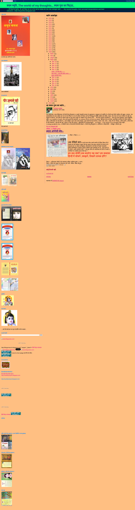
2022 (50, 26)
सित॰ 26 (54, 65)
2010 (50, 50)
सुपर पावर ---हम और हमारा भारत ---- (61, 73)
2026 (50, 18)
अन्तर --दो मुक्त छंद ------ (58, 71)
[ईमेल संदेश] (64, 164)
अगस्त (52, 87)
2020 (50, 30)
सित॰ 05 (54, 85)
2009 (50, 52)
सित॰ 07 (54, 83)
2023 (50, 24)
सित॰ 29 (54, 61)
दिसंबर (52, 54)
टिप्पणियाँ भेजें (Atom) (58, 180)
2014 (50, 42)
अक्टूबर (52, 57)
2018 (50, 34)
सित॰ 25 (54, 67)
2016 (50, 38)
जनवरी (52, 101)
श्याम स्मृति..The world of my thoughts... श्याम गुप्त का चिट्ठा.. (40, 5)
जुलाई (52, 89)
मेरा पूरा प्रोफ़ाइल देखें (51, 126)
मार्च (51, 97)
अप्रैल (52, 95)
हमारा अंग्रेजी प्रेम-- (57, 75)
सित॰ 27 (54, 63)
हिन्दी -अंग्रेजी (52, 166)
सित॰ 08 (54, 81)
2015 (50, 40)
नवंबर (52, 56)
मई (51, 93)
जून (51, 91)
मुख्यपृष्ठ (89, 176)
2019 (50, 32)
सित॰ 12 (54, 69)
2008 (50, 103)
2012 (50, 46)
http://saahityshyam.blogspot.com (10, 375)
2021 (50, 28)
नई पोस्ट (48, 176)
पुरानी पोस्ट (131, 176)
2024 (50, 22)
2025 (50, 20)
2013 (50, 44)
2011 (50, 48)
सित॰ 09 (54, 79)
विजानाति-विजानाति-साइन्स (7, 374)
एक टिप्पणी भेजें (49, 173)
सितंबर (52, 59)
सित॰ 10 (54, 77)
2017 (50, 36)
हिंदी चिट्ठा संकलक (36, 347)
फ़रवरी (52, 99)
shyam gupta (58, 108)
